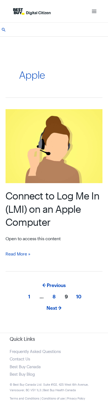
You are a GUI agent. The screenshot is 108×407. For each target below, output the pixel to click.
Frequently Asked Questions (35, 352)
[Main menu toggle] (94, 11)
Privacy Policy (76, 398)
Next (54, 308)
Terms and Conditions (24, 398)
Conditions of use (53, 398)
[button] (3, 29)
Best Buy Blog (22, 374)
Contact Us (20, 359)
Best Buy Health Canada (59, 390)
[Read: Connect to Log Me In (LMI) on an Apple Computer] (54, 146)
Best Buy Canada (25, 367)
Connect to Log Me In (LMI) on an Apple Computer (52, 209)
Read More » (18, 255)
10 (78, 297)
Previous (54, 285)
